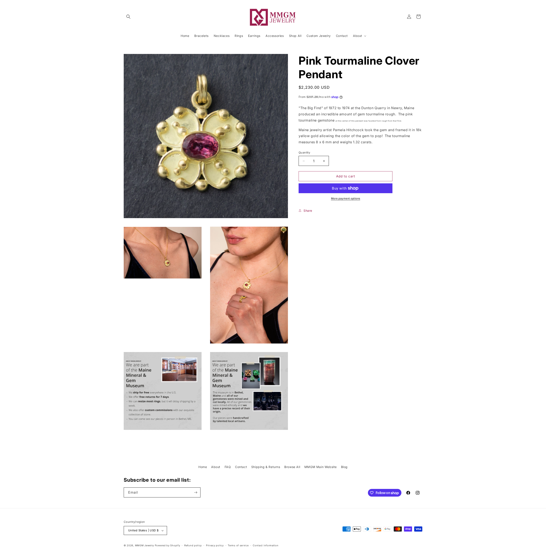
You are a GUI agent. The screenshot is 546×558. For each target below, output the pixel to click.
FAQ (228, 467)
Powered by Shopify (167, 545)
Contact (241, 467)
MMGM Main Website (320, 467)
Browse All (292, 467)
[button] (128, 16)
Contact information (265, 545)
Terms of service (238, 545)
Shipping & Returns (265, 467)
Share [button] (307, 210)
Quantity (304, 152)
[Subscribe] (195, 492)
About (215, 467)
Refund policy (193, 545)
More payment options (345, 198)
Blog (344, 467)
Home (202, 467)
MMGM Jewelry (144, 545)
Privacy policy (215, 545)
